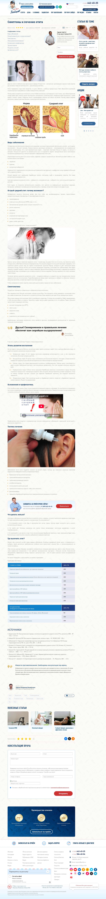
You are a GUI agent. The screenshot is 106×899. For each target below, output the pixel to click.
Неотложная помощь (43, 854)
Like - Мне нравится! (86, 110)
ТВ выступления (27, 851)
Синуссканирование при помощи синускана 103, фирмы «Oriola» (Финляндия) (29, 613)
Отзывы (10, 863)
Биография (11, 854)
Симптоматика (12, 38)
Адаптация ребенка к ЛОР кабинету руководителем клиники (24, 592)
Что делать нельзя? (13, 47)
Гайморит (56, 879)
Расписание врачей (46, 3)
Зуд (10, 698)
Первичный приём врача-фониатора (19, 596)
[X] (69, 738)
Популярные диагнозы (29, 863)
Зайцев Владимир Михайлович (25, 687)
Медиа (9, 865)
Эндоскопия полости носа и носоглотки (19, 616)
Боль (10, 695)
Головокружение (34, 695)
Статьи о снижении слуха (61, 868)
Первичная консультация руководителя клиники (21, 577)
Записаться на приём (41, 831)
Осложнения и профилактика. (16, 43)
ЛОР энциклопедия (28, 865)
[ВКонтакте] (65, 738)
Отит (15, 702)
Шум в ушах (40, 698)
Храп (55, 871)
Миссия (10, 857)
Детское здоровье (42, 851)
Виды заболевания (13, 34)
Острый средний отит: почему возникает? (19, 36)
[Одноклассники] (73, 738)
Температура (29, 698)
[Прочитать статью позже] (63, 28)
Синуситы (57, 865)
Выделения (18, 695)
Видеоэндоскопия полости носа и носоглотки (21, 620)
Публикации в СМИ (28, 857)
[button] (84, 130)
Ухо (9, 702)
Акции (80, 90)
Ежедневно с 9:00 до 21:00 (79, 865)
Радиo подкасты (27, 854)
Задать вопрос (88, 84)
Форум (24, 860)
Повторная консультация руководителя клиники (21, 581)
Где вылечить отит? (13, 50)
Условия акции (88, 123)
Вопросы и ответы (13, 860)
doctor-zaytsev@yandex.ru (79, 862)
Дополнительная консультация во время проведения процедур (25, 585)
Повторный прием (14, 573)
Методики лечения (42, 857)
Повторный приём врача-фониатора (18, 600)
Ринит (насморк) (58, 863)
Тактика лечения (12, 45)
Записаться (64, 506)
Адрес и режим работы (27, 3)
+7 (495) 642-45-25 (46, 506)
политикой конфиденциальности (60, 787)
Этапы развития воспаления (16, 40)
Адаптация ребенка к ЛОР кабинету (18, 589)
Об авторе (10, 851)
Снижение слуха (18, 698)
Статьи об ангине (59, 857)
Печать (71, 695)
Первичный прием (14, 569)
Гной (25, 695)
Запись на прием (27, 7)
